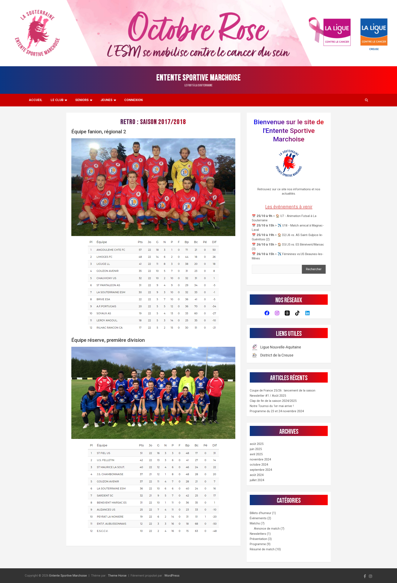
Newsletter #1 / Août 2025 (268, 396)
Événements (258, 518)
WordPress (171, 575)
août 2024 (256, 475)
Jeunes (106, 100)
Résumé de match (262, 549)
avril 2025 (256, 454)
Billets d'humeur (260, 513)
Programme (258, 544)
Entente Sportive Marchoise (198, 78)
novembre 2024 (260, 459)
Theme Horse (117, 575)
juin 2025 (256, 449)
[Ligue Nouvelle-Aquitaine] (276, 347)
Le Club (57, 100)
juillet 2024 (257, 480)
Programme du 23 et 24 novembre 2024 (277, 411)
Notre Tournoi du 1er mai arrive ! (272, 406)
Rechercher (314, 269)
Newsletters (258, 534)
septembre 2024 (261, 470)
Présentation (258, 539)
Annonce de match (267, 528)
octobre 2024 (259, 464)
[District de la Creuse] (272, 355)
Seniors (82, 100)
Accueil (35, 100)
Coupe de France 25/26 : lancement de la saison (282, 390)
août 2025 (256, 444)
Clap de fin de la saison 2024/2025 (273, 401)
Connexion (133, 100)
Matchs (255, 523)
